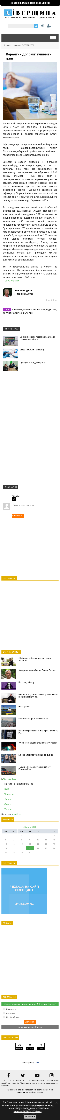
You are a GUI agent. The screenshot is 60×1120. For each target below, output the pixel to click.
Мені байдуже (13, 1017)
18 (46, 844)
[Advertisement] (30, 396)
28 (14, 852)
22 (22, 848)
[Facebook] (8, 1076)
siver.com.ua (22, 1092)
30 (30, 852)
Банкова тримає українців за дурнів (35, 755)
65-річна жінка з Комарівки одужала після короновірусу (37, 338)
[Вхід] (14, 499)
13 (6, 844)
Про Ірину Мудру (26, 682)
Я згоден (30, 1116)
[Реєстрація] (49, 26)
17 (38, 844)
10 (38, 840)
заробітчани (38, 310)
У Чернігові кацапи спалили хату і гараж (37, 743)
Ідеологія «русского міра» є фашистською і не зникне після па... (38, 695)
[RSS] (51, 1076)
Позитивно (11, 1009)
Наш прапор (24, 706)
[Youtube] (37, 1076)
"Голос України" (11, 280)
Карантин (28, 313)
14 (14, 844)
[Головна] (30, 17)
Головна (7, 45)
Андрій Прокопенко (12, 313)
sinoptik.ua (16, 814)
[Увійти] (41, 26)
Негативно (11, 1013)
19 (54, 844)
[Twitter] (23, 1076)
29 (22, 852)
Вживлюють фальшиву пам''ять (33, 718)
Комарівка (17, 310)
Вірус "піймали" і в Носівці (32, 350)
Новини (16, 45)
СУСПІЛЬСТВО (28, 45)
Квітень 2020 (30, 827)
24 (38, 848)
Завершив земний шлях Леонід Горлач (36, 670)
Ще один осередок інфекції (33, 362)
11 (46, 840)
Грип (54, 310)
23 (30, 848)
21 (14, 848)
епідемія (27, 310)
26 (54, 848)
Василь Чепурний (23, 290)
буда (48, 310)
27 (6, 852)
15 (22, 844)
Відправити (17, 515)
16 (30, 844)
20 (6, 848)
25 (46, 848)
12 (54, 840)
